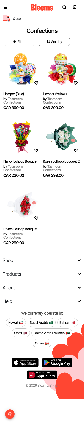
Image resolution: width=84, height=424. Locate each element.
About (9, 287)
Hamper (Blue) (13, 94)
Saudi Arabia (39, 322)
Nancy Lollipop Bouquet (20, 161)
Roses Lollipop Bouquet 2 (61, 161)
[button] (5, 7)
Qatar (18, 332)
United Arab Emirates (49, 332)
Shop (8, 260)
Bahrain (65, 322)
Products (12, 274)
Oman (40, 343)
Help (7, 301)
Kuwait (13, 322)
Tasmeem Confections (12, 100)
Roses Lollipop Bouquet (20, 229)
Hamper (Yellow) (55, 94)
